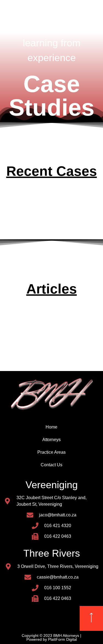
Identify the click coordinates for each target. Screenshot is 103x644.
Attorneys (51, 439)
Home (51, 427)
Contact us (51, 464)
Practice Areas (51, 452)
